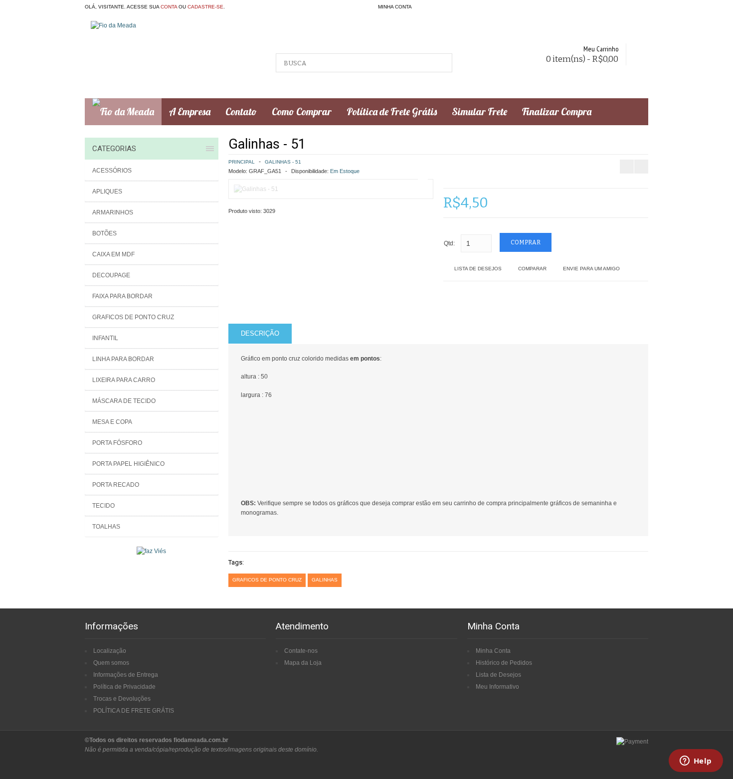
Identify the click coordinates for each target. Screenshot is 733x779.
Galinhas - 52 (677, 142)
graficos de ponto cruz (267, 580)
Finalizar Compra (556, 111)
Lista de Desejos (478, 268)
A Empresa (189, 111)
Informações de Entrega (125, 674)
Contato (241, 111)
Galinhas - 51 (283, 162)
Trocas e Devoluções (122, 698)
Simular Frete (479, 111)
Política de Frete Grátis (392, 111)
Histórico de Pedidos (504, 662)
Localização (109, 650)
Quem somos (111, 662)
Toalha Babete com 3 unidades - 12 (641, 142)
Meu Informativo (497, 686)
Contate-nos (301, 650)
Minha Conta (493, 650)
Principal (241, 162)
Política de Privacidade (124, 686)
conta (169, 6)
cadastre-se (205, 6)
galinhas (325, 580)
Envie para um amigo (591, 268)
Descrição (260, 333)
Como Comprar (302, 111)
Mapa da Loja (303, 662)
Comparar (532, 268)
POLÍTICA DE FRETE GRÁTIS (133, 710)
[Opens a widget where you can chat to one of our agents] (695, 761)
